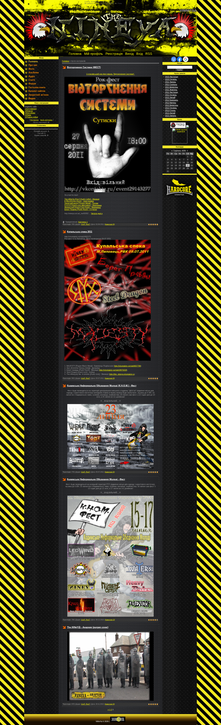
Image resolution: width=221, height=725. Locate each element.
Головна (65, 61)
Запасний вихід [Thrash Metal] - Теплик (81, 203)
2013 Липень (170, 116)
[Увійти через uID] (173, 59)
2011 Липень (170, 82)
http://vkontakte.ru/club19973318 (113, 370)
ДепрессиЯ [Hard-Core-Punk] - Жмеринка (82, 207)
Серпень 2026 (180, 151)
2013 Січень (170, 110)
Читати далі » (97, 213)
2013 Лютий (170, 113)
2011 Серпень (171, 84)
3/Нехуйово (30, 113)
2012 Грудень (171, 108)
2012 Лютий (170, 97)
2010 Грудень (171, 79)
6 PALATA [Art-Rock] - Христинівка (79, 201)
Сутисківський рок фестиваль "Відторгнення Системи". (110, 74)
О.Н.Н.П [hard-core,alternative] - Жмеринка (83, 205)
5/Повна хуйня (31, 117)
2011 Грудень (171, 95)
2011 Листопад (171, 92)
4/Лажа (28, 115)
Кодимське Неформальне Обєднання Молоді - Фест (96, 479)
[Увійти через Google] (185, 59)
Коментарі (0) (110, 224)
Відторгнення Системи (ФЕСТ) (84, 67)
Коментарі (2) (110, 620)
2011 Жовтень (171, 90)
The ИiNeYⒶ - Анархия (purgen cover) (87, 627)
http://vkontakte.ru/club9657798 (127, 366)
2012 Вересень (171, 105)
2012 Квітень (170, 103)
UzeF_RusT (85, 224)
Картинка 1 (83, 222)
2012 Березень (171, 100)
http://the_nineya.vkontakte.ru (121, 374)
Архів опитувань (46, 120)
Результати (34, 120)
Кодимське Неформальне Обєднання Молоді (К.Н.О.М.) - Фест (101, 385)
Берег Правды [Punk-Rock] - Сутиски (80, 209)
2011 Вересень (171, 87)
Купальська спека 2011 (79, 231)
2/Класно (29, 111)
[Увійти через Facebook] (179, 59)
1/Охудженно (31, 109)
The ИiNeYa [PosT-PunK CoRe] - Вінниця (81, 199)
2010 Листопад (171, 77)
